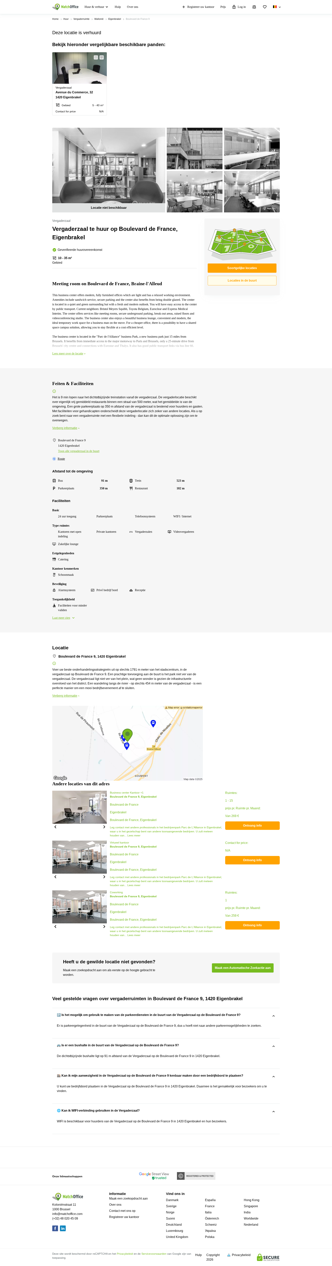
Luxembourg (174, 1230)
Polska (209, 1237)
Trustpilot (57, 1156)
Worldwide (251, 1218)
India (247, 1212)
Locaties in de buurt (242, 280)
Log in (242, 6)
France (210, 1206)
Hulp (118, 6)
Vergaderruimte (81, 19)
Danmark (172, 1200)
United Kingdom (177, 1237)
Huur (66, 19)
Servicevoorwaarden (153, 1253)
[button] (95, 57)
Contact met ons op (122, 1210)
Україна (210, 1230)
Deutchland (174, 1224)
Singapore (251, 1206)
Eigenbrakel (114, 19)
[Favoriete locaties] (265, 7)
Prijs (223, 6)
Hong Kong (251, 1200)
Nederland (251, 1224)
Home (55, 19)
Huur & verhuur (94, 6)
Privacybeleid (125, 1253)
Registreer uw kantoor (200, 6)
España (210, 1200)
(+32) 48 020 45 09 (65, 1218)
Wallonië (99, 19)
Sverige (171, 1206)
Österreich (212, 1218)
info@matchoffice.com (67, 1213)
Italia (208, 1212)
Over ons (132, 6)
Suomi (170, 1218)
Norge (170, 1212)
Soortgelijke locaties (242, 268)
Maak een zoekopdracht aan (128, 1198)
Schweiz (211, 1224)
